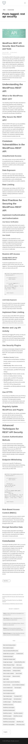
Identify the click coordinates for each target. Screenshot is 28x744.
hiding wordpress (7, 670)
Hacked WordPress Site (19, 662)
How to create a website (8, 673)
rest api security (6, 684)
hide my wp (18, 664)
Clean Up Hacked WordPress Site (10, 650)
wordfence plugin (7, 701)
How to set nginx (6, 676)
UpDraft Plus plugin (7, 699)
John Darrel (14, 52)
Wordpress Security (6, 54)
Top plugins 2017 (18, 696)
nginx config (5, 679)
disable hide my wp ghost (8, 653)
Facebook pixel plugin (8, 656)
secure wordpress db (7, 687)
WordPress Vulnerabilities (8, 724)
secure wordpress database (18, 684)
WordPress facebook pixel (9, 710)
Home (4, 9)
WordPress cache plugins (8, 707)
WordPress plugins (7, 716)
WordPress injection (18, 713)
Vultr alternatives (17, 699)
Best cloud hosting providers (9, 645)
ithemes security (16, 676)
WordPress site (20, 721)
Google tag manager (7, 662)
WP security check (20, 724)
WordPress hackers (7, 713)
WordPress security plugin (9, 721)
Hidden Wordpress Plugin (8, 664)
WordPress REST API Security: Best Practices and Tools (13, 46)
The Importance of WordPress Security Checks (12, 603)
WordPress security (18, 716)
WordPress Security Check (9, 718)
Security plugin (18, 687)
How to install (19, 673)
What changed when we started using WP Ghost (12, 594)
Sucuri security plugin (8, 690)
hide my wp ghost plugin (18, 667)
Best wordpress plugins (8, 647)
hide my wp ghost (7, 667)
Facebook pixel (19, 653)
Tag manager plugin (7, 696)
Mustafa (5, 623)
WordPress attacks (17, 701)
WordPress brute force (8, 704)
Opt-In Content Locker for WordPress (11, 681)
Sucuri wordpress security (8, 693)
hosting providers (16, 670)
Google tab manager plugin (9, 659)
